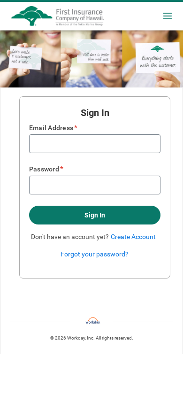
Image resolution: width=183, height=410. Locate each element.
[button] (94, 215)
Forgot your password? (95, 254)
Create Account (133, 236)
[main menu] (167, 16)
